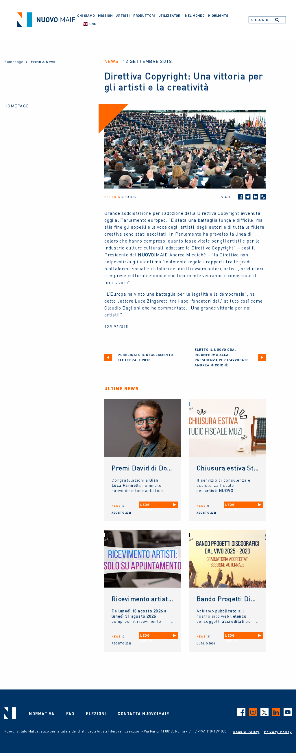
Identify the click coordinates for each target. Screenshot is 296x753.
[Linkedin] (255, 197)
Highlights (218, 15)
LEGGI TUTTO (146, 505)
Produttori (144, 15)
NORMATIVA (41, 713)
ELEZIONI (96, 713)
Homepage (13, 61)
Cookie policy (246, 732)
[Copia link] (263, 197)
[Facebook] (240, 197)
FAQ (70, 713)
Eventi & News (43, 61)
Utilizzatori (170, 15)
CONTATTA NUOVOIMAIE (143, 713)
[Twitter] (248, 197)
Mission (105, 15)
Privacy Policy (278, 732)
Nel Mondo (195, 15)
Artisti (123, 15)
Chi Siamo (86, 15)
